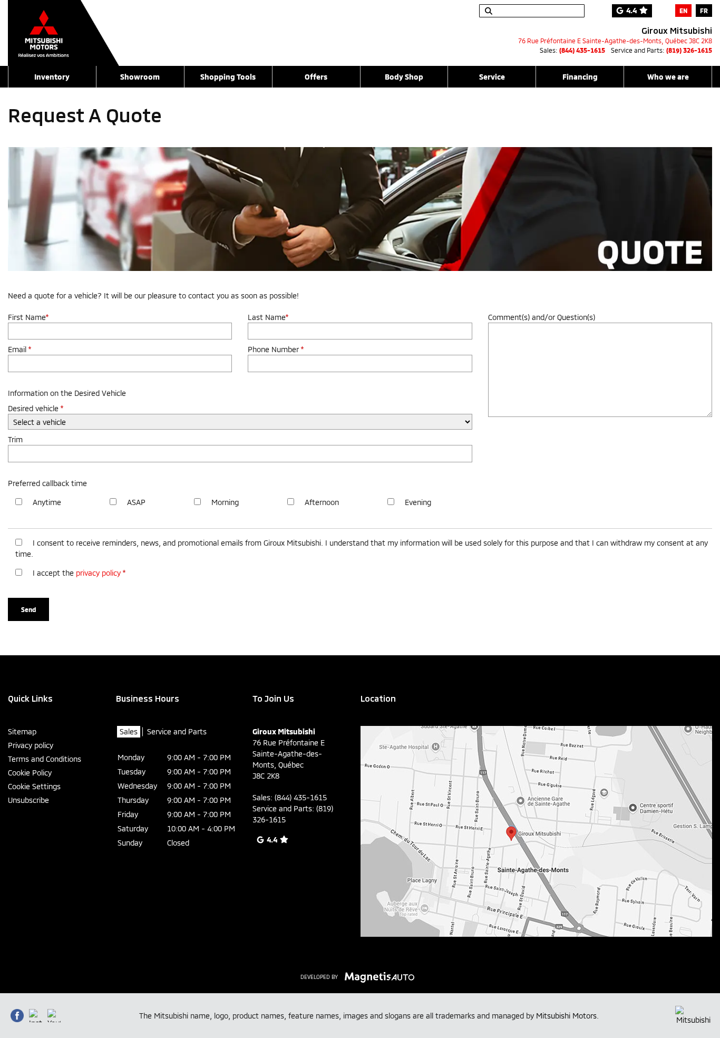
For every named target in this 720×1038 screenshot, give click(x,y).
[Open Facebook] (17, 1015)
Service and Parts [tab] (177, 731)
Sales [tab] (129, 731)
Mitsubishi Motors (566, 1015)
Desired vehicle (35, 408)
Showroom (140, 76)
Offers (316, 76)
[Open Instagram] (35, 1015)
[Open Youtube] (54, 1015)
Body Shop (404, 76)
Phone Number (276, 349)
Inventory (52, 76)
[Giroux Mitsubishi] (63, 27)
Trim (15, 439)
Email (19, 349)
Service (492, 76)
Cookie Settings (34, 786)
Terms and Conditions (44, 758)
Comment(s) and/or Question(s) (541, 317)
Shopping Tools (228, 76)
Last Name (268, 317)
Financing (580, 76)
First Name (28, 317)
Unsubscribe (28, 800)
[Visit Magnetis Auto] (382, 976)
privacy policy (98, 572)
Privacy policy (30, 745)
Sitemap (22, 731)
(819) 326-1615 (689, 50)
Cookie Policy (30, 772)
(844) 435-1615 (582, 50)
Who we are (668, 76)
